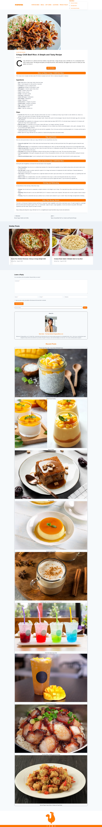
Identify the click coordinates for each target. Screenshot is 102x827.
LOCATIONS (55, 4)
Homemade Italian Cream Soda (51, 652)
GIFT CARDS (48, 4)
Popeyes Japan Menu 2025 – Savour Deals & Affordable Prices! (51, 347)
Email (41, 297)
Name (16, 297)
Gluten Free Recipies (20, 52)
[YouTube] (52, 826)
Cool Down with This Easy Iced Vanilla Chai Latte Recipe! (51, 602)
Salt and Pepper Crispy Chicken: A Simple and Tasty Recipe (51, 805)
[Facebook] (47, 826)
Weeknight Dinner (74, 5)
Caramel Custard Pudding (51, 551)
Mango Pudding (51, 449)
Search (85, 307)
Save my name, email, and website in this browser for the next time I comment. (31, 300)
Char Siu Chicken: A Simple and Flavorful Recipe (51, 754)
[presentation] (29, 242)
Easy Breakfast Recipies (75, 8)
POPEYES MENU (35, 4)
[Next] (91, 246)
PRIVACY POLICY (64, 4)
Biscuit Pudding (51, 500)
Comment (17, 281)
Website (66, 297)
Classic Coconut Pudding (51, 398)
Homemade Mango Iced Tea (51, 703)
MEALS (42, 4)
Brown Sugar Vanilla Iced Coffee (21, 217)
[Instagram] (55, 826)
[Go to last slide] (11, 246)
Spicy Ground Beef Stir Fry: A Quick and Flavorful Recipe (63, 217)
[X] (50, 826)
